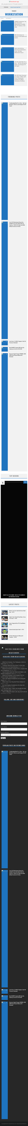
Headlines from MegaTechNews (14, 657)
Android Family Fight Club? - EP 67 (16, 7)
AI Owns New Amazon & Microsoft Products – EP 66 (16, 636)
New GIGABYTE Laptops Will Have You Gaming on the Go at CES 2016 (16, 348)
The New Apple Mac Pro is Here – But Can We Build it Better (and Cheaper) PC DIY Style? (21, 64)
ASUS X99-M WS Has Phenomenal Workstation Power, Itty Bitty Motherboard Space (20, 50)
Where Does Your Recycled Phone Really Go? (13, 682)
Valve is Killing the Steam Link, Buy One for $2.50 (14, 691)
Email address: (5, 732)
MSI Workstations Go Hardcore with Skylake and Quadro (21, 36)
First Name (4, 721)
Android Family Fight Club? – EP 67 (16, 629)
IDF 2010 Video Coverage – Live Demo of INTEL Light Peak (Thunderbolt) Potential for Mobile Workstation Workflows (21, 78)
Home (2, 18)
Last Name (4, 727)
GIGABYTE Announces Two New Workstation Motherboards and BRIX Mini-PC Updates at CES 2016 (20, 24)
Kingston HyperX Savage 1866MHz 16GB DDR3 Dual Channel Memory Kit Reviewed (17, 355)
